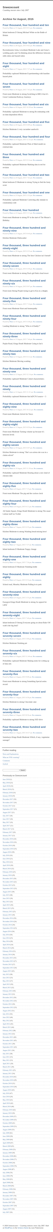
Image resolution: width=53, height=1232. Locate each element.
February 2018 (7, 793)
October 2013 (7, 964)
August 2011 (7, 1050)
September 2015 (8, 888)
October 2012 (7, 1004)
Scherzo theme (23, 1228)
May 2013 (6, 981)
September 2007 (8, 1206)
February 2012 (7, 1030)
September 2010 (8, 1087)
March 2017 (7, 829)
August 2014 (7, 931)
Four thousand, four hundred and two (26, 174)
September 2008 (8, 1166)
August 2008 (7, 1169)
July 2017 (6, 816)
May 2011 (6, 1060)
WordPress (9, 1228)
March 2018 (7, 789)
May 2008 (6, 1179)
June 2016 (6, 859)
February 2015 (7, 911)
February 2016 (7, 872)
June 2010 (6, 1097)
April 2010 (6, 1103)
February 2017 (7, 832)
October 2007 (7, 1202)
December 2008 (8, 1156)
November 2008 (8, 1159)
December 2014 (8, 918)
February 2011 (7, 1070)
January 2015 (7, 915)
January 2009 (7, 1153)
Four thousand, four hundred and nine (26, 42)
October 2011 (7, 1044)
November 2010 (8, 1080)
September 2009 (8, 1126)
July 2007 (6, 1212)
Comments (6, 761)
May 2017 (6, 822)
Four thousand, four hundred (21, 210)
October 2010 (7, 1083)
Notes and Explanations (11, 754)
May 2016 (6, 862)
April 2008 (6, 1182)
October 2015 (7, 885)
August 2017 (7, 812)
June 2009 (6, 1136)
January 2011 (7, 1073)
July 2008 (6, 1173)
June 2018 (6, 779)
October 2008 (7, 1163)
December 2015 (8, 878)
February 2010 (7, 1110)
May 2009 (6, 1139)
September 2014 (8, 928)
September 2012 (8, 1007)
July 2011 (6, 1054)
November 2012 (8, 1001)
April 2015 (6, 905)
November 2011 (8, 1040)
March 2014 (7, 948)
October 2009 (7, 1123)
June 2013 (6, 978)
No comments (37, 28)
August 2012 (7, 1011)
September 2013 (8, 968)
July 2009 (6, 1133)
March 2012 (7, 1027)
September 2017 (8, 809)
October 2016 (7, 845)
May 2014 (6, 941)
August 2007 (7, 1209)
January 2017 (7, 835)
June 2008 (6, 1176)
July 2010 (6, 1093)
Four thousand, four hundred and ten (26, 25)
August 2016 (7, 852)
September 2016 (8, 849)
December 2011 (8, 1037)
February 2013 (7, 991)
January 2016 (7, 875)
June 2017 (6, 819)
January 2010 (7, 1113)
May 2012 (6, 1021)
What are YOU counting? (11, 757)
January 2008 (7, 1192)
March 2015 (7, 908)
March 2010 (7, 1106)
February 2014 (7, 951)
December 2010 (8, 1077)
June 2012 (6, 1017)
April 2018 (6, 786)
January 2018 (7, 796)
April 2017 (6, 826)
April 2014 (6, 945)
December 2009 (8, 1116)
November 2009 (8, 1120)
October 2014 (7, 925)
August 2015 (7, 892)
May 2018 (6, 783)
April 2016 (6, 865)
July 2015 (6, 895)
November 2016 (8, 842)
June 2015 (6, 898)
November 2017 (8, 802)
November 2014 (8, 921)
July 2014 (6, 935)
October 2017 (7, 806)
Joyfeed (5, 764)
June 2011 (6, 1057)
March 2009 (7, 1146)
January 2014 (7, 954)
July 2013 (6, 974)
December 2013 (8, 958)
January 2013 (7, 994)
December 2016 (8, 839)
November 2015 (8, 882)
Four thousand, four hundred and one (26, 192)
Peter (11, 28)
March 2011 (7, 1067)
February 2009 (7, 1149)
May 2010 (6, 1100)
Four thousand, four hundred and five (26, 122)
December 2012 (8, 997)
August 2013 (7, 971)
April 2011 (6, 1063)
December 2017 (8, 799)
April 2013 (6, 984)
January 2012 (7, 1034)
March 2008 (7, 1186)
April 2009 (6, 1143)
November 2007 (8, 1199)
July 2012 (6, 1014)
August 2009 (7, 1130)
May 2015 (6, 902)
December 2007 (8, 1196)
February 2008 (7, 1189)
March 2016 (7, 869)
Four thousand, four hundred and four (26, 136)
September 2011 (8, 1047)
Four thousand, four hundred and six (26, 104)
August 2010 (7, 1090)
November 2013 (8, 961)
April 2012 (6, 1024)
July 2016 (6, 855)
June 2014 (6, 938)
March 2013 (7, 987)
